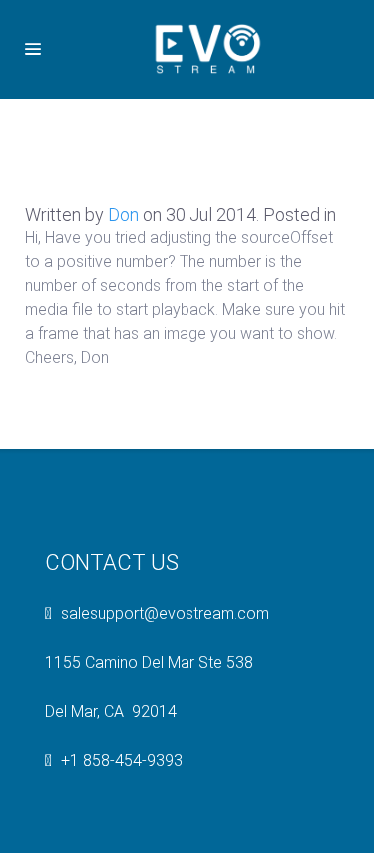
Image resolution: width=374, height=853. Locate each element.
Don (123, 214)
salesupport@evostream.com (165, 613)
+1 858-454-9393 (122, 760)
